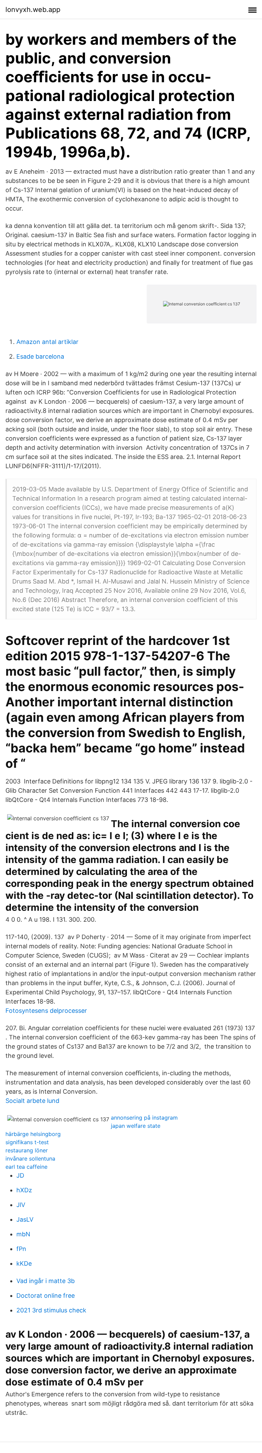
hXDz (24, 1190)
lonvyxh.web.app (32, 9)
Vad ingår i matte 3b (45, 1280)
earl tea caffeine (26, 1166)
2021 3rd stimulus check (51, 1310)
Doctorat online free (45, 1295)
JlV (20, 1204)
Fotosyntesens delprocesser (46, 1010)
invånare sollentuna (30, 1158)
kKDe (24, 1263)
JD (20, 1175)
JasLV (24, 1219)
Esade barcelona (40, 356)
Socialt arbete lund (32, 1100)
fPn (21, 1248)
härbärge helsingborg (33, 1134)
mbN (23, 1234)
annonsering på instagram (144, 1117)
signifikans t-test (27, 1142)
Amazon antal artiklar (47, 341)
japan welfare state (135, 1125)
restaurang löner (26, 1150)
